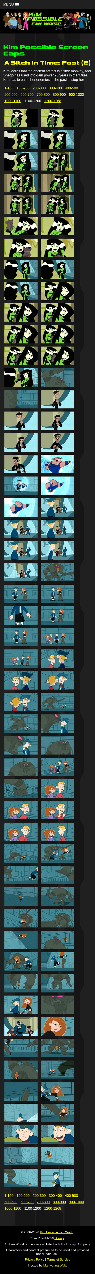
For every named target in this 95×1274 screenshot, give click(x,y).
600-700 (27, 94)
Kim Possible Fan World (56, 1232)
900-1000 (76, 94)
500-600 (10, 94)
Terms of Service (58, 1259)
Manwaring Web (54, 1265)
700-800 (43, 94)
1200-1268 (52, 101)
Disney (59, 1238)
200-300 (39, 88)
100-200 (23, 88)
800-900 (59, 94)
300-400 (55, 88)
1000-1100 (12, 101)
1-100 (8, 88)
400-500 (71, 88)
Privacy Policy (34, 1259)
